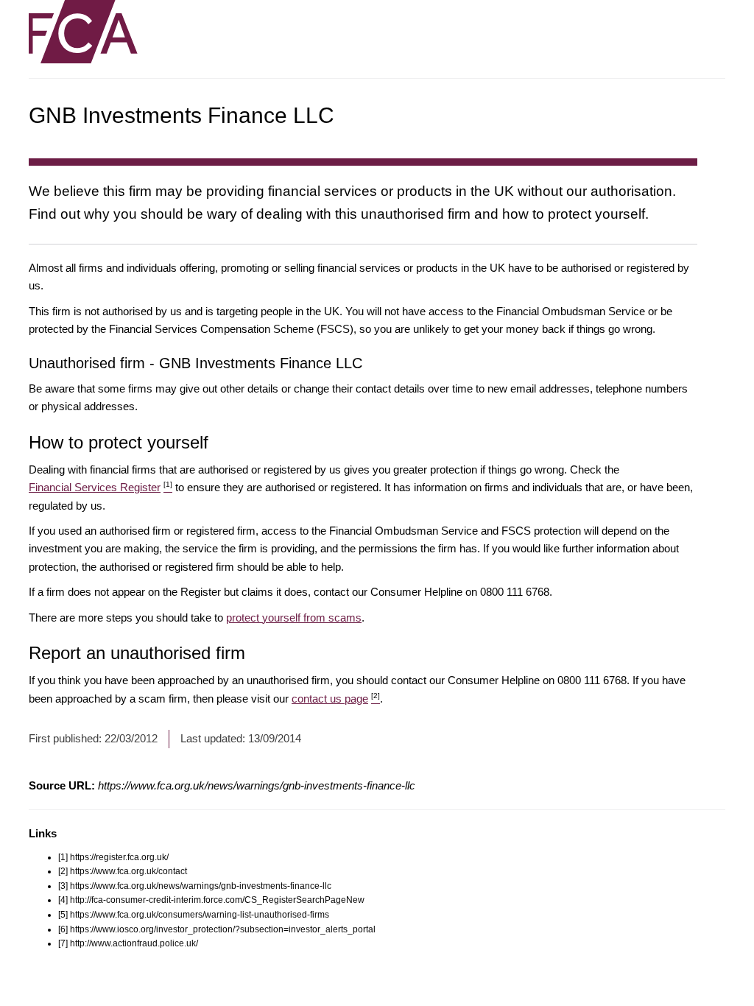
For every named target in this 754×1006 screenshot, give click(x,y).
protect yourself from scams (294, 617)
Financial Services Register (100, 487)
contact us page (336, 698)
